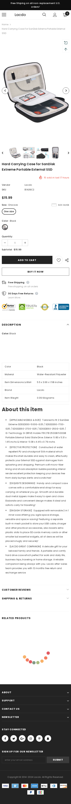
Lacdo (17, 15)
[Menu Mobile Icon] (4, 15)
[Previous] (5, 90)
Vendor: (6, 184)
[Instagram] (30, 738)
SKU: (4, 189)
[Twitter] (13, 738)
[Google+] (22, 738)
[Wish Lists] (59, 260)
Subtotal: (7, 249)
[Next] (66, 90)
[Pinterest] (39, 738)
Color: (5, 333)
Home (5, 24)
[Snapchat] (48, 738)
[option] (35, 90)
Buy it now (35, 271)
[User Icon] (55, 15)
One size (9, 211)
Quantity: (7, 236)
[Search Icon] (44, 15)
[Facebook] (5, 738)
